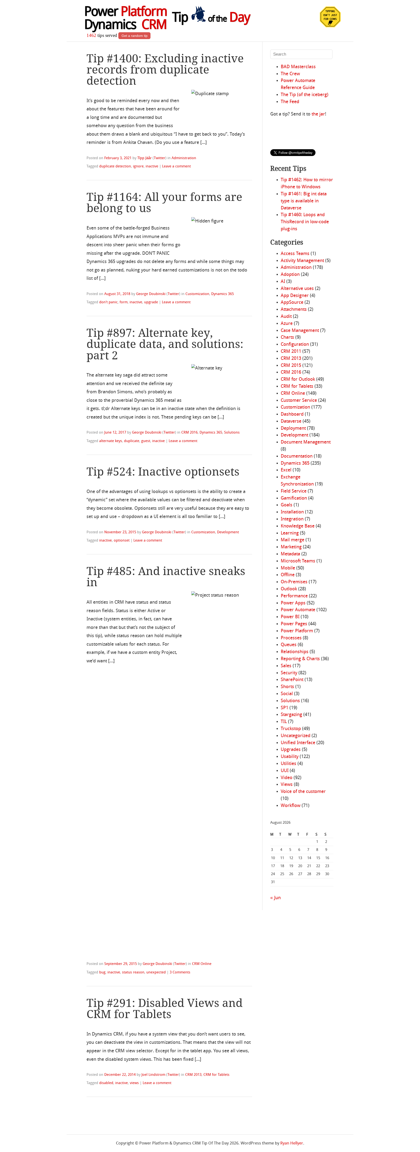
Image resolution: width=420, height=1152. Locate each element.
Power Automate (298, 610)
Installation (292, 512)
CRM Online (201, 964)
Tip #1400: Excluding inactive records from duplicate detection (165, 69)
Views (287, 784)
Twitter (159, 158)
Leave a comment (176, 166)
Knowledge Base (298, 526)
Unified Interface (298, 743)
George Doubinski (151, 294)
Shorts (287, 686)
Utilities (288, 763)
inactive (152, 166)
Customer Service (299, 400)
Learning (290, 533)
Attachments (294, 309)
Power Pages (294, 624)
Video (286, 777)
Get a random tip (135, 36)
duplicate (131, 441)
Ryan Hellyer (291, 1143)
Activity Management (302, 260)
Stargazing (291, 714)
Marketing (291, 547)
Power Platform (297, 631)
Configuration (295, 344)
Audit (286, 316)
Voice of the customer (303, 791)
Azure (287, 323)
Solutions (232, 433)
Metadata (290, 554)
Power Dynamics (125, 19)
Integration (292, 519)
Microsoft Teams (298, 561)
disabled (106, 1083)
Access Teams (295, 253)
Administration (184, 158)
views (134, 1083)
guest (145, 441)
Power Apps (293, 603)
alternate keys (110, 441)
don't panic (108, 302)
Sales (286, 666)
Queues (289, 644)
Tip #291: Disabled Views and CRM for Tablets (165, 1008)
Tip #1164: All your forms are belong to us (164, 202)
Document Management (306, 442)
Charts (287, 337)
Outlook (289, 589)
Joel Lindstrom (153, 1075)
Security (289, 673)
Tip (211, 18)
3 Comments (180, 972)
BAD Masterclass (298, 67)
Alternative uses (297, 288)
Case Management (300, 330)
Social (287, 693)
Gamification (294, 498)
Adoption (290, 274)
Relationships (294, 652)
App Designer (295, 295)
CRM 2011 (291, 351)
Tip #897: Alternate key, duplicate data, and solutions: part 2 (165, 344)
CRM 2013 (193, 1075)
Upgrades (291, 749)
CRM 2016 (189, 433)
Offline (288, 575)
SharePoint (292, 679)
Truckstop (291, 728)
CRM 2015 (291, 365)
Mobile (288, 568)
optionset (122, 541)
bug (102, 972)
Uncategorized (295, 735)
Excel (286, 470)
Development (228, 532)
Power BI (290, 617)
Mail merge (292, 540)
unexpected (156, 972)
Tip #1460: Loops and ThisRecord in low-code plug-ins (305, 222)
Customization (197, 294)
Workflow (290, 805)
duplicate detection (115, 166)
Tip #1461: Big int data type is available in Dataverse (304, 201)
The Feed (290, 101)
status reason (133, 972)
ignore (138, 166)
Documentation (297, 456)
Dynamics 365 (222, 294)
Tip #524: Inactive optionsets (163, 471)
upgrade (151, 302)
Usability (289, 756)
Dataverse (291, 421)
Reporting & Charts (300, 659)
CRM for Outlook (298, 379)
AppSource (292, 302)
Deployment (293, 428)
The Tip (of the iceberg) (304, 94)
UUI (285, 770)
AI (283, 281)
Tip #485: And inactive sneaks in (166, 577)
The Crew (290, 74)
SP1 (284, 708)
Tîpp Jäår (144, 158)
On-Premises (294, 582)
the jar (318, 114)
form (124, 302)
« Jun (275, 898)
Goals (286, 505)
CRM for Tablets (216, 1075)
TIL (284, 721)
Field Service (293, 491)
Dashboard (292, 414)
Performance (294, 596)
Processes (291, 638)
